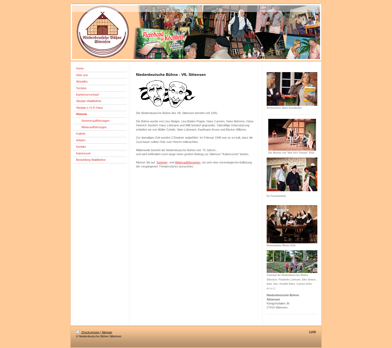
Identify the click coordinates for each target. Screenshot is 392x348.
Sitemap (107, 332)
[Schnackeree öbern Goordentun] (292, 89)
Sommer (162, 162)
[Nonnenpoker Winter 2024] (292, 224)
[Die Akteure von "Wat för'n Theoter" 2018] (292, 135)
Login (312, 331)
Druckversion (90, 332)
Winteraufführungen (187, 162)
